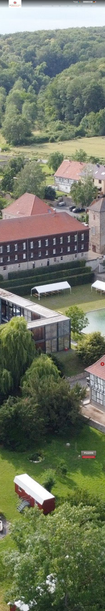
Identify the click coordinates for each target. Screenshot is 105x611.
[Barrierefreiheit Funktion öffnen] (102, 364)
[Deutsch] (94, 2)
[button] (68, 6)
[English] (95, 2)
